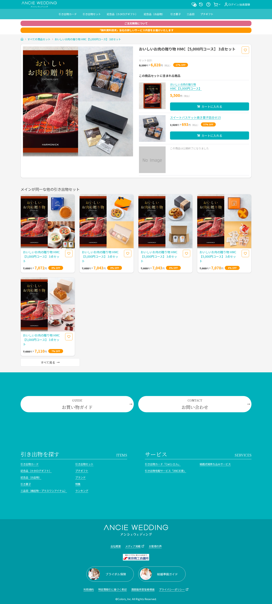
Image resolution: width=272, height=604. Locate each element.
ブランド (80, 477)
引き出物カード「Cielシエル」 (163, 464)
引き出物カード (68, 14)
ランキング (81, 491)
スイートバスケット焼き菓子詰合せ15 (195, 117)
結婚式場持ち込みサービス (215, 464)
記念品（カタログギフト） (122, 14)
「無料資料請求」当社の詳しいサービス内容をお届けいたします (136, 30)
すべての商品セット (39, 39)
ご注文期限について (136, 23)
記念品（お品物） (154, 14)
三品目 (190, 14)
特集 (77, 484)
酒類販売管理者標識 (143, 589)
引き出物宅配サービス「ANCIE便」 (165, 471)
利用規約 (88, 589)
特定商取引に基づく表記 (112, 589)
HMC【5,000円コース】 (186, 88)
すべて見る (48, 362)
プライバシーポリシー (172, 589)
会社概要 (115, 546)
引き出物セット (92, 14)
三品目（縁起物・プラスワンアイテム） (44, 491)
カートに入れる (212, 106)
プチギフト (206, 14)
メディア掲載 (133, 546)
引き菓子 (175, 14)
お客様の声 (155, 546)
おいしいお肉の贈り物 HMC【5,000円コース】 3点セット (88, 39)
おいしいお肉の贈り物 (183, 84)
